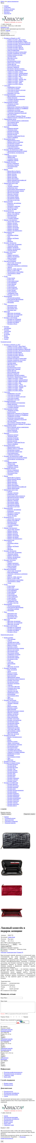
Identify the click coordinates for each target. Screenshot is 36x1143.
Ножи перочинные (12, 717)
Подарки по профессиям (11, 782)
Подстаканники (11, 217)
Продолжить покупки (29, 814)
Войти (2, 1)
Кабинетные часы (12, 188)
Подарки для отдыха (10, 252)
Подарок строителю (13, 801)
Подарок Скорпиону (13, 778)
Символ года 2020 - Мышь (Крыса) (17, 75)
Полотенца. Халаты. (13, 165)
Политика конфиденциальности (13, 1072)
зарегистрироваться (12, 1)
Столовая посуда (12, 689)
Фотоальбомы (8, 296)
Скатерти (10, 168)
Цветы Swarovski (12, 123)
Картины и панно (12, 646)
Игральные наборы (12, 235)
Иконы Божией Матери (14, 172)
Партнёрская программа (11, 1094)
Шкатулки (7, 311)
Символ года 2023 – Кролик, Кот (16, 79)
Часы (5, 304)
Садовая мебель (11, 259)
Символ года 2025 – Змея (14, 82)
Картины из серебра (13, 133)
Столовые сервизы (12, 159)
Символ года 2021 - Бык (14, 76)
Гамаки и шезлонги (13, 255)
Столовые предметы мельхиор (16, 99)
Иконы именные (12, 175)
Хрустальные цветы (13, 122)
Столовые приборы (13, 100)
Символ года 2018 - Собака (15, 71)
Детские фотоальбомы (13, 298)
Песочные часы (11, 310)
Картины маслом (12, 134)
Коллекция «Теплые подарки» (16, 68)
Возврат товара (8, 1083)
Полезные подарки (12, 726)
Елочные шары (11, 56)
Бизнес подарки (6, 336)
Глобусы (9, 185)
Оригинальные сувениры (14, 744)
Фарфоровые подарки (13, 753)
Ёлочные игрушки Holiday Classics (17, 41)
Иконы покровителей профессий (16, 180)
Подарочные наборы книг (14, 145)
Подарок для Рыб (12, 770)
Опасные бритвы (12, 250)
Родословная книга (12, 146)
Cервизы (6, 154)
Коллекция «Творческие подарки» (17, 70)
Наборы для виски (12, 224)
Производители (8, 10)
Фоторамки (10, 302)
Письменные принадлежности (16, 679)
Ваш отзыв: (4, 1001)
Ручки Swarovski (12, 287)
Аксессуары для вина (13, 221)
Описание (3, 952)
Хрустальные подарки (13, 756)
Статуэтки (7, 85)
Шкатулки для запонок (13, 313)
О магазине (7, 7)
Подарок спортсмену (13, 799)
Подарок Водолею (12, 767)
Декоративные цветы (10, 119)
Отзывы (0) (20, 952)
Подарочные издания (13, 143)
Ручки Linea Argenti (13, 281)
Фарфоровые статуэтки (14, 87)
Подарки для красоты (10, 243)
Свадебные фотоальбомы (14, 750)
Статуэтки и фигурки (13, 686)
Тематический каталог (7, 634)
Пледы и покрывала (13, 163)
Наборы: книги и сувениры (15, 142)
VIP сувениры (11, 639)
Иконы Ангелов (12, 174)
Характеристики (11, 952)
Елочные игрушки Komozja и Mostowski (18, 42)
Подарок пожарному (13, 796)
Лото (8, 236)
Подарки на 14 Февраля (14, 319)
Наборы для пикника (13, 256)
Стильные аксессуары (13, 688)
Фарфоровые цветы (13, 692)
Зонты (9, 671)
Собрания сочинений (13, 148)
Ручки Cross (10, 279)
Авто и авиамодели (13, 701)
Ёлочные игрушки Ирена (14, 46)
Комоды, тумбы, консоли (14, 269)
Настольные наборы (13, 197)
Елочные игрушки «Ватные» (15, 49)
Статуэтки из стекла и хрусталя (16, 90)
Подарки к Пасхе (12, 324)
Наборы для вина (12, 223)
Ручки (6, 276)
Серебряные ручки (12, 293)
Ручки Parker (11, 285)
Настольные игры (9, 232)
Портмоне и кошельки (13, 206)
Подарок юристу (12, 805)
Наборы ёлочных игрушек (14, 55)
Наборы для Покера (13, 238)
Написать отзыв (21, 949)
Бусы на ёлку (11, 59)
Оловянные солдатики (13, 110)
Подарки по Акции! (9, 761)
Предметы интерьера (10, 261)
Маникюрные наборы (13, 677)
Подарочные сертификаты (11, 1093)
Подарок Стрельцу (12, 779)
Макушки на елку (12, 58)
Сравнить (15, 947)
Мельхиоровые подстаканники (16, 96)
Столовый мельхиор (10, 94)
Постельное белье (12, 166)
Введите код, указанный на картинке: (11, 1020)
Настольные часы (12, 308)
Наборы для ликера (12, 229)
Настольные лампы (12, 195)
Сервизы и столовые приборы (16, 752)
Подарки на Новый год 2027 (12, 38)
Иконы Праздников (13, 178)
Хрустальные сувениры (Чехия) (16, 116)
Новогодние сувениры (13, 62)
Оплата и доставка (9, 9)
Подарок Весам (11, 766)
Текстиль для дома (12, 691)
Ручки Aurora (11, 278)
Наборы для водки (12, 226)
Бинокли (9, 253)
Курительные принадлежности (16, 189)
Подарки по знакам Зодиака (12, 763)
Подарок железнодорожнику (15, 790)
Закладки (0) (7, 13)
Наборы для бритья (12, 247)
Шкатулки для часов (13, 316)
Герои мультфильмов (13, 50)
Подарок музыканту (13, 793)
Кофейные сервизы (12, 160)
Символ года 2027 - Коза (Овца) (16, 39)
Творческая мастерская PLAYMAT (17, 151)
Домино (9, 233)
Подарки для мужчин (7, 330)
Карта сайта (7, 1077)
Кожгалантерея (8, 201)
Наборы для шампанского (14, 230)
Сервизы (9, 685)
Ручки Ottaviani (11, 284)
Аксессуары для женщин (14, 244)
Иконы (6, 169)
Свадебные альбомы (13, 301)
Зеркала (9, 267)
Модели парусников (13, 192)
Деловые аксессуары (13, 642)
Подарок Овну (11, 775)
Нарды (9, 239)
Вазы (8, 738)
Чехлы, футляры (12, 209)
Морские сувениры (12, 194)
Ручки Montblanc (12, 282)
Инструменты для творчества (15, 152)
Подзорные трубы (12, 659)
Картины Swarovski (13, 131)
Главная (6, 6)
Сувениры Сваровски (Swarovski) (17, 113)
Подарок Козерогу (12, 772)
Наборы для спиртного (10, 220)
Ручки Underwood (12, 288)
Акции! (6, 339)
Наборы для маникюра (13, 249)
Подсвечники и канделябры (15, 272)
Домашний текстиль (10, 162)
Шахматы (10, 241)
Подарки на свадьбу (7, 333)
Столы (9, 275)
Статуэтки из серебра (13, 88)
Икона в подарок (12, 645)
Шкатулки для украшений (14, 314)
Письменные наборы (13, 198)
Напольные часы (12, 305)
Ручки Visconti (11, 290)
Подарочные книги (9, 139)
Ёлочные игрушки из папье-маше (17, 52)
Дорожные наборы (12, 246)
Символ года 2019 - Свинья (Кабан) (17, 73)
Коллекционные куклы (14, 61)
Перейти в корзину (6, 814)
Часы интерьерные (12, 732)
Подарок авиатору (12, 784)
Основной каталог (6, 342)
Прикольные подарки (13, 727)
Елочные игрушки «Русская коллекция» (18, 44)
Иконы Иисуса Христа (13, 171)
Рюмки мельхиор (12, 97)
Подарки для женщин (7, 327)
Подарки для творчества (14, 720)
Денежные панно (12, 130)
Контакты (7, 12)
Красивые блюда (12, 215)
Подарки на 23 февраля (14, 320)
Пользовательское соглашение (12, 1074)
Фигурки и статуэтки (13, 200)
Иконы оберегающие (13, 181)
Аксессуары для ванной (14, 262)
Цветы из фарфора (12, 125)
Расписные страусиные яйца (15, 111)
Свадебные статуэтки (13, 749)
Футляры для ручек (12, 294)
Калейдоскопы (11, 105)
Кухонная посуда (9, 210)
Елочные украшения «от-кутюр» (16, 53)
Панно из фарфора (12, 137)
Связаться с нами (9, 1075)
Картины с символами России (16, 136)
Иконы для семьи (12, 177)
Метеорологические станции (15, 191)
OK (2, 1141)
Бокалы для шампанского (14, 737)
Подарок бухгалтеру (13, 785)
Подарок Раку (11, 776)
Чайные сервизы (12, 155)
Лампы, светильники (13, 743)
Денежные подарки (13, 104)
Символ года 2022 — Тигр (15, 78)
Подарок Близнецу (12, 764)
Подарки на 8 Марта (13, 322)
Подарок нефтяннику (13, 795)
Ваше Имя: (4, 998)
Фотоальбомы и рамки (13, 731)
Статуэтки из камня (13, 91)
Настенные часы (12, 307)
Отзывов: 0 (12, 949)
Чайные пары (11, 157)
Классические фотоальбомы (15, 299)
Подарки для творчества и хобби (13, 149)
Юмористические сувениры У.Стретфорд (19, 117)
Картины (6, 126)
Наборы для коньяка (13, 227)
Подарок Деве (11, 769)
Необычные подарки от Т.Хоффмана (17, 108)
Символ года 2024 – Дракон (15, 81)
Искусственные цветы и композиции (18, 120)
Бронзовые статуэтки (13, 93)
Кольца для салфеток (13, 214)
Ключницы (10, 204)
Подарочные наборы (13, 657)
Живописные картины (13, 643)
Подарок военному (12, 787)
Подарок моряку (12, 792)
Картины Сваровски (13, 67)
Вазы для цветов (12, 669)
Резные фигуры (11, 64)
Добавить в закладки (7, 947)
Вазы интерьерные (12, 264)
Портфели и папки (12, 207)
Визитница (4, 1059)
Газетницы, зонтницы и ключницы (17, 265)
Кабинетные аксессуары (11, 183)
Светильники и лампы (13, 273)
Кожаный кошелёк (6, 1031)
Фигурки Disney (12, 114)
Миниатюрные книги (13, 140)
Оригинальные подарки (11, 102)
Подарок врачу (11, 789)
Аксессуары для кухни (13, 212)
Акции (6, 1096)
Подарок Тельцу (12, 781)
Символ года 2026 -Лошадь (15, 84)
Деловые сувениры (12, 186)
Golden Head (11, 937)
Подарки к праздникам (10, 317)
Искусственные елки (13, 65)
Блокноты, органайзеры (14, 203)
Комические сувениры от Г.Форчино (17, 107)
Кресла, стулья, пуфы (13, 270)
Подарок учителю (12, 802)
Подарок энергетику (13, 804)
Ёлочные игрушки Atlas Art (15, 47)
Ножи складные (11, 258)
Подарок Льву (11, 773)
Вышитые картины (12, 128)
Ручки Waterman (12, 291)
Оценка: (3, 1017)
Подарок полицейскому (14, 798)
